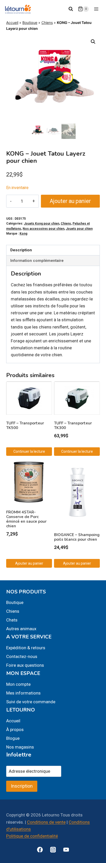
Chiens (47, 22)
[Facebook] (40, 849)
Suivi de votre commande (30, 701)
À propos (15, 729)
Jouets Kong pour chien (41, 223)
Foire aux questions (25, 665)
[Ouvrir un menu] (96, 9)
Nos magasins (20, 747)
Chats (11, 619)
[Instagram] (53, 849)
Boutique (29, 22)
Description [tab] (21, 250)
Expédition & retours (25, 647)
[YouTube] (66, 849)
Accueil (12, 22)
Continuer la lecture (29, 451)
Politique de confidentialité (32, 836)
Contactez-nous (21, 656)
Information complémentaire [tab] (37, 260)
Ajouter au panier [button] (29, 563)
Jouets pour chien (79, 228)
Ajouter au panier (70, 201)
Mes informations (23, 693)
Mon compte (18, 684)
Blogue (13, 738)
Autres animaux (21, 628)
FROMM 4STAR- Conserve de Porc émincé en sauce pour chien (26, 519)
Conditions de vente (46, 822)
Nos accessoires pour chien (43, 228)
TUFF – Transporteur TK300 (73, 425)
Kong (23, 233)
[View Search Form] (70, 9)
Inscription (22, 786)
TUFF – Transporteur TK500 (25, 425)
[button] (93, 41)
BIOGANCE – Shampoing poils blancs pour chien (77, 537)
